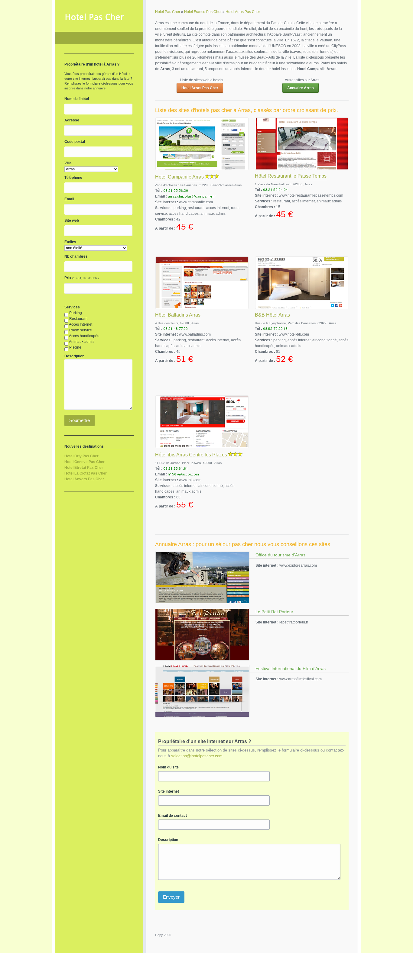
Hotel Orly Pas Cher (81, 456)
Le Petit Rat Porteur (274, 611)
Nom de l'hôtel (76, 99)
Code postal (74, 142)
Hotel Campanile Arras (179, 176)
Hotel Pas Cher (99, 38)
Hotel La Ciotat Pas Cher (85, 473)
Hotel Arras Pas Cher (199, 88)
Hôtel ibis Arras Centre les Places (191, 454)
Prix (67, 278)
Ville (68, 163)
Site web (71, 220)
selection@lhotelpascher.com (197, 756)
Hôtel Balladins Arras (177, 314)
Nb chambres (76, 256)
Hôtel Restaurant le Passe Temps (291, 176)
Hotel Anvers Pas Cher (84, 479)
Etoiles (70, 242)
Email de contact (172, 815)
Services (72, 307)
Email (69, 199)
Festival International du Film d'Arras (290, 668)
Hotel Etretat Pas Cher (83, 467)
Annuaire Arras (300, 88)
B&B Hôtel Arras (272, 314)
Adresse (71, 120)
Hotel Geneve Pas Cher (84, 462)
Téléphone (73, 177)
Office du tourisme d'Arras (280, 554)
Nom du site (168, 767)
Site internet (168, 791)
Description (168, 840)
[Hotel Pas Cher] (94, 20)
